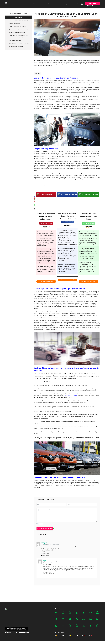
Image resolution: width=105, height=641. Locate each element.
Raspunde (46, 555)
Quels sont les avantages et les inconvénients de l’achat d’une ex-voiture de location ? (18, 38)
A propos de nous (22, 632)
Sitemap (8, 632)
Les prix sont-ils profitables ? (17, 26)
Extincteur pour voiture (39, 4)
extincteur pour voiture (71, 395)
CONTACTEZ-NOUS (92, 4)
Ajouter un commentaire (45, 528)
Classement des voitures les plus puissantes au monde (63, 4)
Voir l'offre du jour (46, 223)
